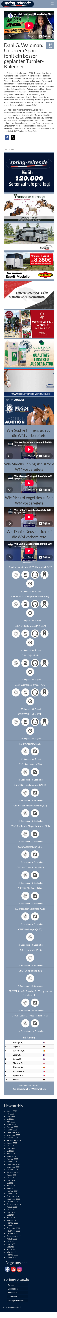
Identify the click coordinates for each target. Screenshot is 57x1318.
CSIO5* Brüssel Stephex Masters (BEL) (30, 596)
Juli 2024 (10, 1177)
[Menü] (52, 4)
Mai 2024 (10, 1183)
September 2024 (14, 1172)
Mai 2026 (10, 1119)
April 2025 (11, 1153)
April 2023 (11, 1217)
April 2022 (11, 1249)
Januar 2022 (12, 1257)
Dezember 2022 (13, 1228)
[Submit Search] (6, 149)
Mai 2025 (10, 1151)
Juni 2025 (11, 1148)
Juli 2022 (10, 1241)
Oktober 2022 (12, 1233)
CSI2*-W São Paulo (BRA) (30, 888)
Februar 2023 (12, 1222)
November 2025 (13, 1135)
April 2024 (11, 1185)
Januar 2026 (12, 1129)
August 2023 (12, 1206)
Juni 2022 (11, 1244)
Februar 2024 (12, 1191)
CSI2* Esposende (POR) (30, 950)
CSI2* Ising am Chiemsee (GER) (30, 908)
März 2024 (11, 1188)
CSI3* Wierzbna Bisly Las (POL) (30, 684)
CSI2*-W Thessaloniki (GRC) (30, 867)
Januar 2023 (12, 1225)
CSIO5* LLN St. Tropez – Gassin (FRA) (30, 1015)
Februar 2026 (12, 1127)
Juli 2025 (10, 1145)
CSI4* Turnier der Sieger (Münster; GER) (30, 826)
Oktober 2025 (12, 1137)
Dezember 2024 (13, 1164)
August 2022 (12, 1238)
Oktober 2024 (12, 1169)
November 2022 (13, 1230)
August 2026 (12, 1111)
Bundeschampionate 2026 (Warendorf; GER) (30, 567)
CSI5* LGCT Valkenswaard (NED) (30, 785)
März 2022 (11, 1252)
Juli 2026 (10, 1113)
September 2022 (14, 1236)
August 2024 (12, 1175)
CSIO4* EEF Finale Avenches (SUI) (30, 805)
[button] (7, 137)
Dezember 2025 (13, 1132)
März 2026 (11, 1124)
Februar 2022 (12, 1254)
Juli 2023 (10, 1209)
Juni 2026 (11, 1116)
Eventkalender (29, 562)
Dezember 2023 (13, 1196)
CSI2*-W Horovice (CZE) (30, 714)
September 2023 (14, 1204)
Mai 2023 (10, 1214)
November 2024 (13, 1167)
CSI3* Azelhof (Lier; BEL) (30, 846)
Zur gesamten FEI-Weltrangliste (29, 1088)
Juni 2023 (11, 1212)
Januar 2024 (12, 1193)
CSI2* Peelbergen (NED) (30, 929)
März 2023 (11, 1220)
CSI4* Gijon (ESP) (30, 655)
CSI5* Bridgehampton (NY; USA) (30, 625)
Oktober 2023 (12, 1201)
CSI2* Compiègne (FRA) (30, 970)
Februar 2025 (12, 1159)
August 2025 (12, 1143)
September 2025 (14, 1140)
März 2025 (11, 1156)
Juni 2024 (11, 1180)
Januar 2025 (12, 1161)
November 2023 (13, 1198)
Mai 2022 (10, 1246)
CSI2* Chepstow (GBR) (30, 743)
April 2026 (11, 1121)
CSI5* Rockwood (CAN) (30, 764)
